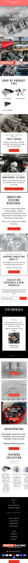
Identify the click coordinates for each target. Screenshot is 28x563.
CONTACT (14, 539)
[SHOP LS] (14, 370)
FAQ (14, 502)
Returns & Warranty (14, 188)
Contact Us (14, 272)
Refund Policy (14, 523)
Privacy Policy (14, 520)
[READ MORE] (14, 390)
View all (14, 461)
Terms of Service (14, 518)
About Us (14, 500)
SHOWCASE (14, 419)
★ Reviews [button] (14, 561)
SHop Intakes (14, 228)
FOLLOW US (14, 448)
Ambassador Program (14, 507)
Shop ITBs (14, 150)
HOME (14, 531)
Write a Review (14, 526)
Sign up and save (13, 512)
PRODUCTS (14, 534)
